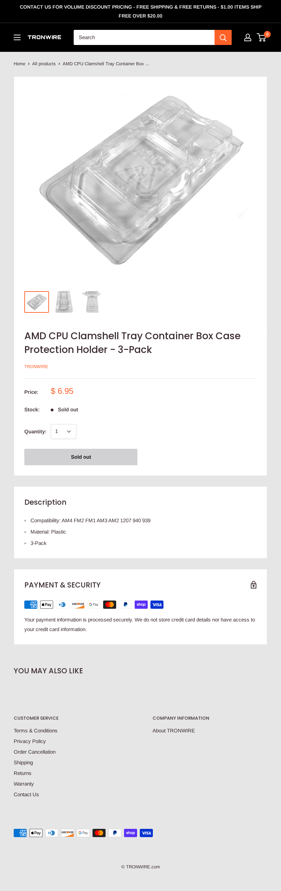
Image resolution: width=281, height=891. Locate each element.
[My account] (247, 37)
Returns (23, 773)
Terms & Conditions (36, 730)
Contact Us (26, 794)
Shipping (23, 762)
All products (44, 63)
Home (19, 63)
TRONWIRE (36, 366)
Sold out (81, 457)
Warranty (24, 784)
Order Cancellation (35, 752)
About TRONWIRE (173, 730)
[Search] (223, 37)
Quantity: (35, 431)
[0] (261, 37)
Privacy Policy (30, 741)
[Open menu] (17, 37)
